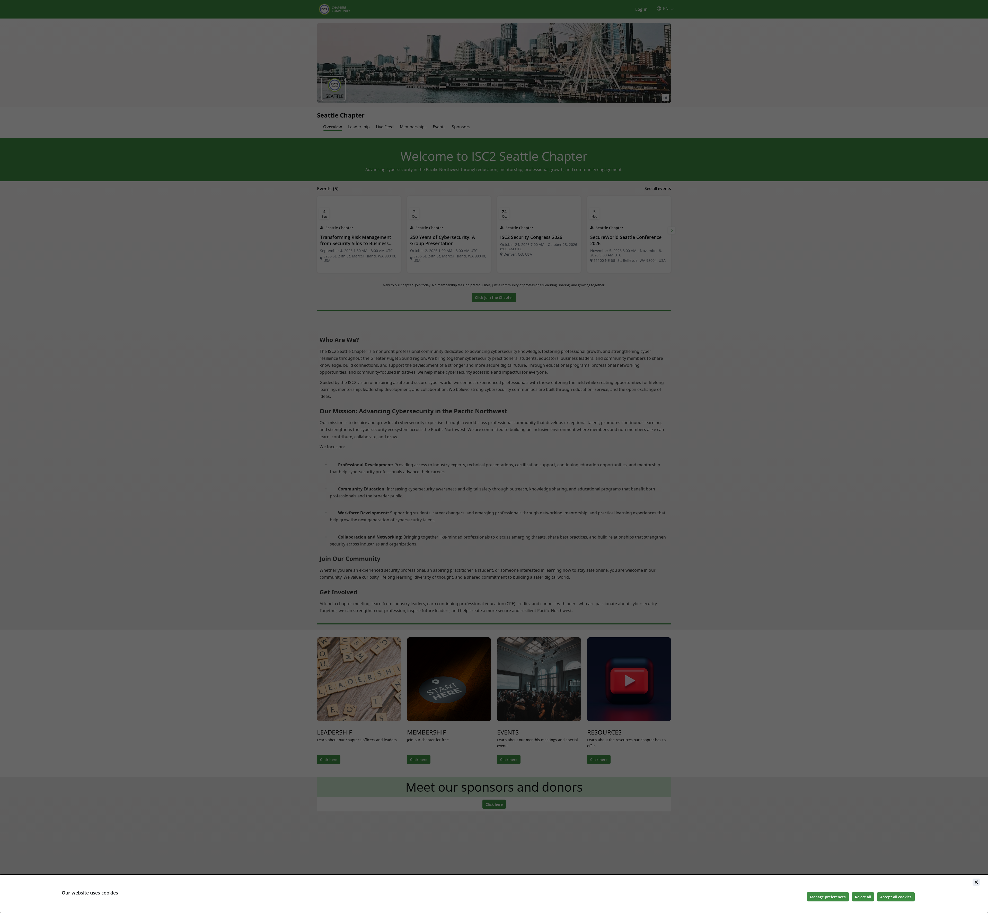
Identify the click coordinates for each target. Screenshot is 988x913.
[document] (494, 893)
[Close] (976, 882)
